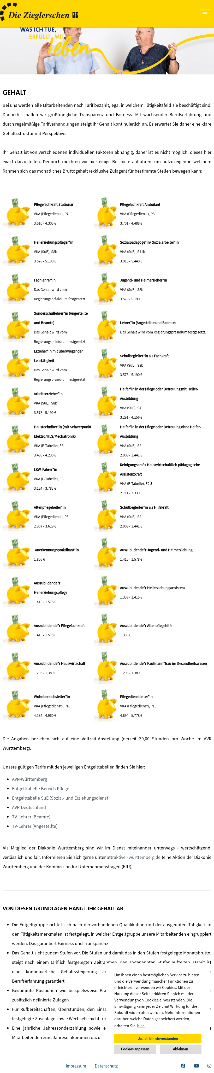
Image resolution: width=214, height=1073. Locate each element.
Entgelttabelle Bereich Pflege (40, 788)
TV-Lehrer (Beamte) (31, 817)
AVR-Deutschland (29, 807)
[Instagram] (209, 1066)
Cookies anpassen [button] (135, 1049)
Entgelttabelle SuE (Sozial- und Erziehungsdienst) (61, 798)
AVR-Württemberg (29, 779)
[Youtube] (196, 1066)
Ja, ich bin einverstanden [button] (158, 1038)
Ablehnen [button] (180, 1049)
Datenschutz (106, 1066)
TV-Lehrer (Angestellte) (34, 826)
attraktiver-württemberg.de (133, 857)
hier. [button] (141, 1025)
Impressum (76, 1066)
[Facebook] (183, 1066)
